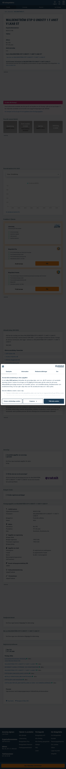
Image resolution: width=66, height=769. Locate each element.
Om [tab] (57, 371)
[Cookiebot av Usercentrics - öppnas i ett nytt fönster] (56, 366)
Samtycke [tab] (9, 371)
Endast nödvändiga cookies (12, 401)
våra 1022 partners (12, 380)
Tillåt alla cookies (54, 401)
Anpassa (32, 401)
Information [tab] (24, 371)
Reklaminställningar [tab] (41, 371)
